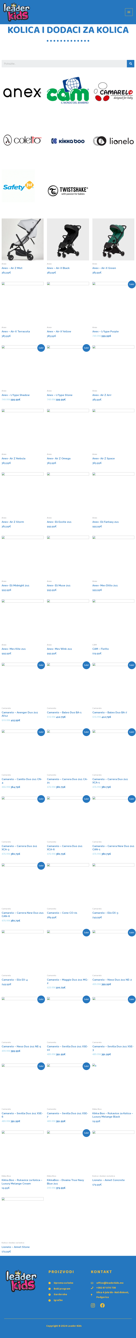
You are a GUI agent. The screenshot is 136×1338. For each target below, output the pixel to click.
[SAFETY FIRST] (18, 186)
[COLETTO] (23, 142)
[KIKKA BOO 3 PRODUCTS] (68, 142)
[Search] (130, 63)
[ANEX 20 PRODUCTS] (23, 93)
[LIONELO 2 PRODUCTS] (113, 142)
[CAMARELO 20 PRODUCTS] (113, 93)
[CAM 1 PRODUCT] (68, 93)
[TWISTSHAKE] (68, 191)
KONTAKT (101, 1272)
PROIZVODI (61, 1272)
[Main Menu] (129, 12)
